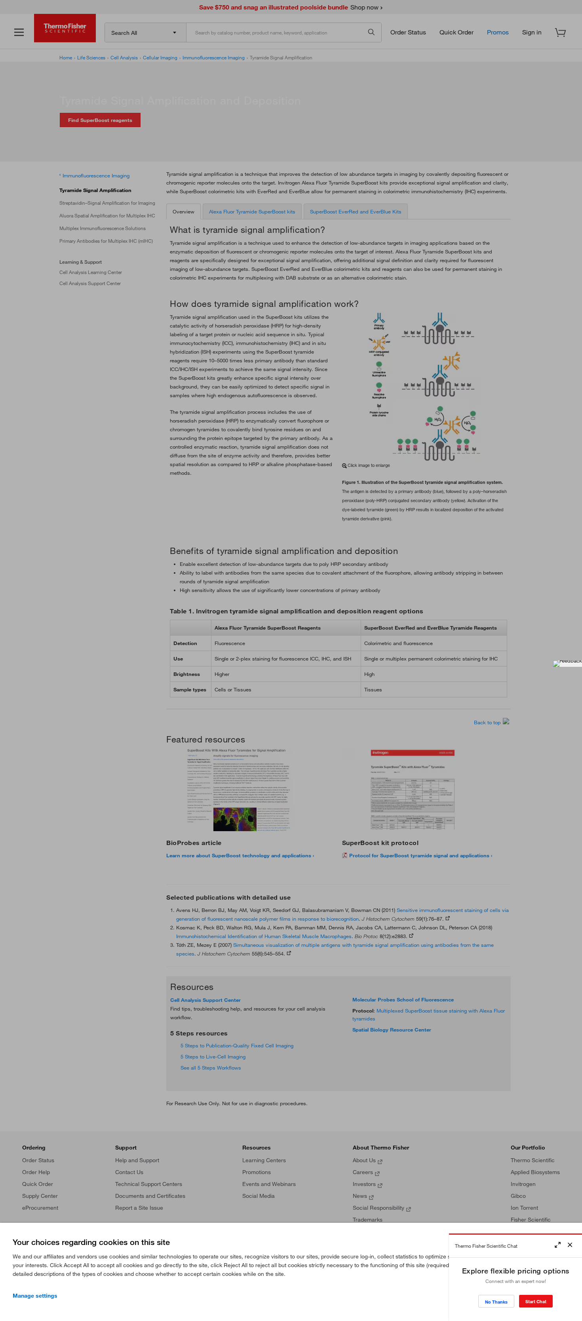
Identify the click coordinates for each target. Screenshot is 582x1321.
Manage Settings (35, 1295)
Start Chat (535, 1301)
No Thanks (496, 1302)
